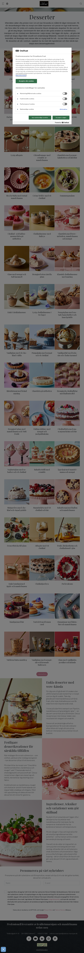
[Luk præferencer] (3, 949)
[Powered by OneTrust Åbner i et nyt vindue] (62, 123)
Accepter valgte (61, 117)
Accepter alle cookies (26, 81)
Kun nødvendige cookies (40, 117)
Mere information (21, 75)
